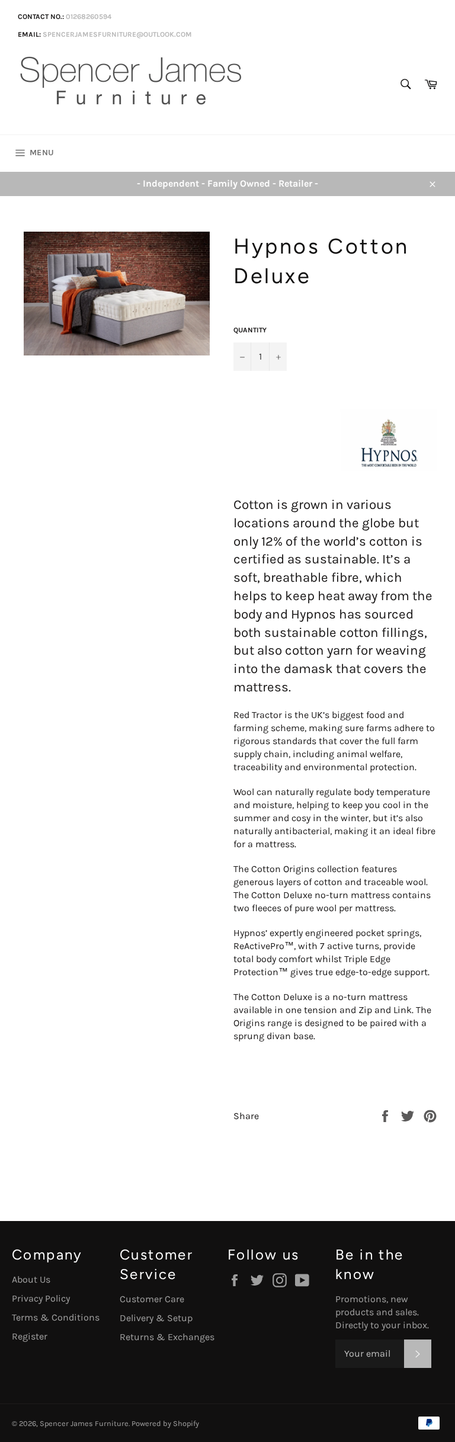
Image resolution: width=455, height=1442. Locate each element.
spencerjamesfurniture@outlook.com (117, 34)
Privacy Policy (41, 1298)
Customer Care (152, 1299)
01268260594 (88, 16)
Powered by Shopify (165, 1423)
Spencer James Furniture (84, 1423)
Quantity (250, 330)
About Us (31, 1279)
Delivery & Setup (156, 1318)
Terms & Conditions (56, 1317)
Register (29, 1336)
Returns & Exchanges (167, 1336)
